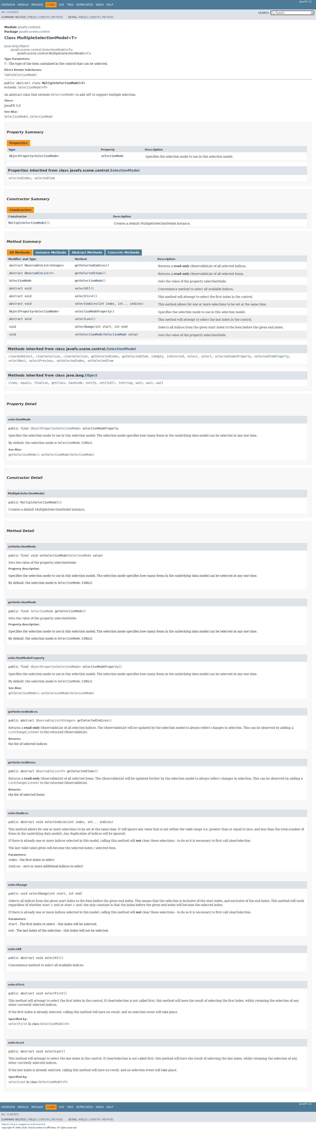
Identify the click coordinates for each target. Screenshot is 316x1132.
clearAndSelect (20, 356)
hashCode (75, 383)
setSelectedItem (100, 360)
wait (139, 383)
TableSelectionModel (20, 75)
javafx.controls (29, 27)
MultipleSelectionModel (27, 223)
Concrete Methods (123, 252)
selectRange (84, 326)
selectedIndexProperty (233, 356)
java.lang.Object (16, 46)
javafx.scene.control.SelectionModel (38, 49)
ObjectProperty (21, 156)
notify (91, 383)
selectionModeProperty (93, 311)
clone (12, 383)
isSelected (175, 356)
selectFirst (84, 296)
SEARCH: (263, 12)
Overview (8, 4)
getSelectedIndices (90, 265)
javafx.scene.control (34, 31)
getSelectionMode (88, 280)
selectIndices (86, 303)
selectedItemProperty (271, 356)
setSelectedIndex (70, 360)
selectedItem (44, 178)
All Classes (10, 12)
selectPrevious (41, 360)
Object (91, 375)
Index (100, 4)
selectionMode (112, 156)
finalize (41, 383)
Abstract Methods (87, 252)
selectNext (17, 360)
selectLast (83, 319)
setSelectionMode (88, 334)
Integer (56, 265)
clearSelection (48, 356)
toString (125, 383)
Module (23, 4)
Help (109, 4)
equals (25, 383)
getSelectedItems (88, 273)
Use (61, 4)
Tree (70, 4)
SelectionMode (46, 156)
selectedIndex (19, 178)
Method (57, 17)
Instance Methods (51, 252)
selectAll (82, 288)
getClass (58, 383)
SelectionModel (30, 87)
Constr (43, 17)
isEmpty (157, 356)
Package (37, 4)
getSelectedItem (135, 356)
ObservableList (37, 265)
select (192, 356)
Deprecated (84, 4)
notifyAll (107, 383)
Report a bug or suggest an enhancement (23, 1124)
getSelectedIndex (104, 356)
